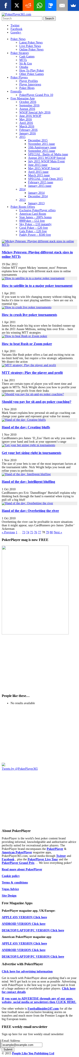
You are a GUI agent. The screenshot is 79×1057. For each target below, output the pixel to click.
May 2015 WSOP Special (44, 168)
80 (51, 532)
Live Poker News (30, 46)
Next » (58, 532)
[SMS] (50, 5)
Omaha (23, 67)
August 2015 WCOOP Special (46, 157)
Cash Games (26, 56)
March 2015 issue (39, 175)
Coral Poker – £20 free (33, 227)
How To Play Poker (31, 70)
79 (47, 532)
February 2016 (28, 130)
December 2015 (38, 140)
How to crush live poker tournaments (29, 315)
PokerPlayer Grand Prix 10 (36, 95)
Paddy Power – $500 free (35, 234)
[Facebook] (5, 5)
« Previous (8, 532)
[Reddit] (28, 5)
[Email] (62, 5)
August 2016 (27, 109)
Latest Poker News (31, 42)
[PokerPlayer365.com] (16, 14)
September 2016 (29, 105)
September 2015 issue (41, 150)
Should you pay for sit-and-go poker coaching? (36, 402)
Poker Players (19, 77)
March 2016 (26, 126)
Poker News (18, 39)
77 (39, 532)
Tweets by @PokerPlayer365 (20, 768)
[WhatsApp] (39, 5)
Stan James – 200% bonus (35, 217)
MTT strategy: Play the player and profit (32, 373)
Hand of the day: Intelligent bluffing (28, 482)
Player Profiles (28, 81)
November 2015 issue (41, 144)
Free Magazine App (23, 98)
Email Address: (11, 1040)
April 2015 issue (38, 171)
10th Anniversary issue (42, 147)
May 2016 (25, 119)
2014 (22, 189)
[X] (16, 5)
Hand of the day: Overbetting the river (30, 511)
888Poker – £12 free (32, 220)
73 (23, 532)
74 (27, 532)
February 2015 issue (40, 182)
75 (31, 532)
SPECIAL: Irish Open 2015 (45, 178)
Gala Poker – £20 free (33, 231)
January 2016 (27, 133)
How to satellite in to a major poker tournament (37, 286)
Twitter (15, 25)
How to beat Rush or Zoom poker (27, 344)
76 (35, 532)
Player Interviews (30, 84)
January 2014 (36, 192)
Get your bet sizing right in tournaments (31, 453)
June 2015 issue (37, 164)
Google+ (16, 32)
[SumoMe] (73, 5)
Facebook (16, 29)
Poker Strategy (20, 53)
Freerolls (16, 91)
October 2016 (27, 102)
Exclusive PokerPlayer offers (37, 210)
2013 (22, 199)
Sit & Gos (25, 63)
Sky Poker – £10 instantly (35, 224)
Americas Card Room (32, 213)
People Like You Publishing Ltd (33, 1053)
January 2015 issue (39, 185)
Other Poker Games (31, 74)
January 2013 (36, 203)
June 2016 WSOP (30, 116)
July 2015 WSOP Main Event (46, 161)
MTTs (23, 60)
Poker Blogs (26, 88)
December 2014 (38, 196)
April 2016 (26, 123)
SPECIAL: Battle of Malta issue (48, 154)
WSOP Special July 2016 (34, 112)
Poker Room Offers (23, 206)
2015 (22, 137)
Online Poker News (31, 49)
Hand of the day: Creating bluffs (26, 427)
